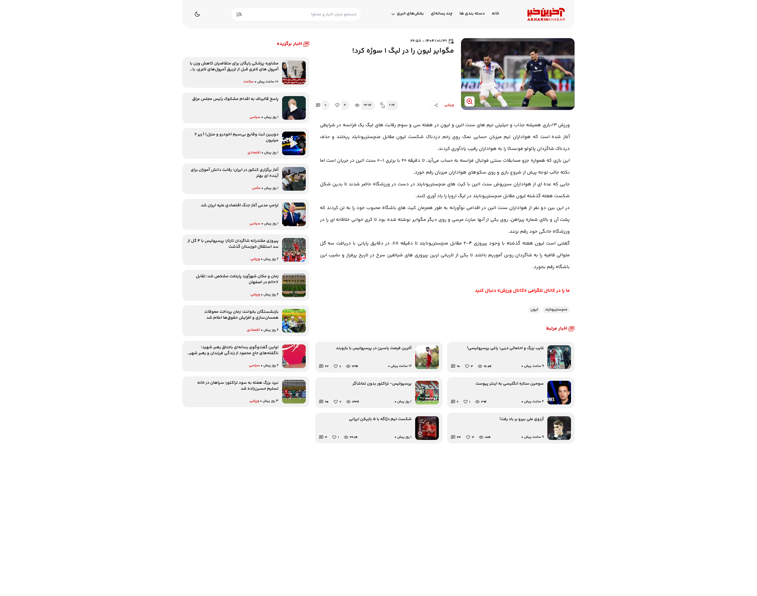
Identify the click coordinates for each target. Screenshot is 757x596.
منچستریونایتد (556, 309)
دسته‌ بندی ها (472, 14)
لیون (534, 309)
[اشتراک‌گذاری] (436, 105)
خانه (495, 14)
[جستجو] (239, 14)
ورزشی (449, 105)
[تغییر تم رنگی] (197, 14)
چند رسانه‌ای (441, 14)
